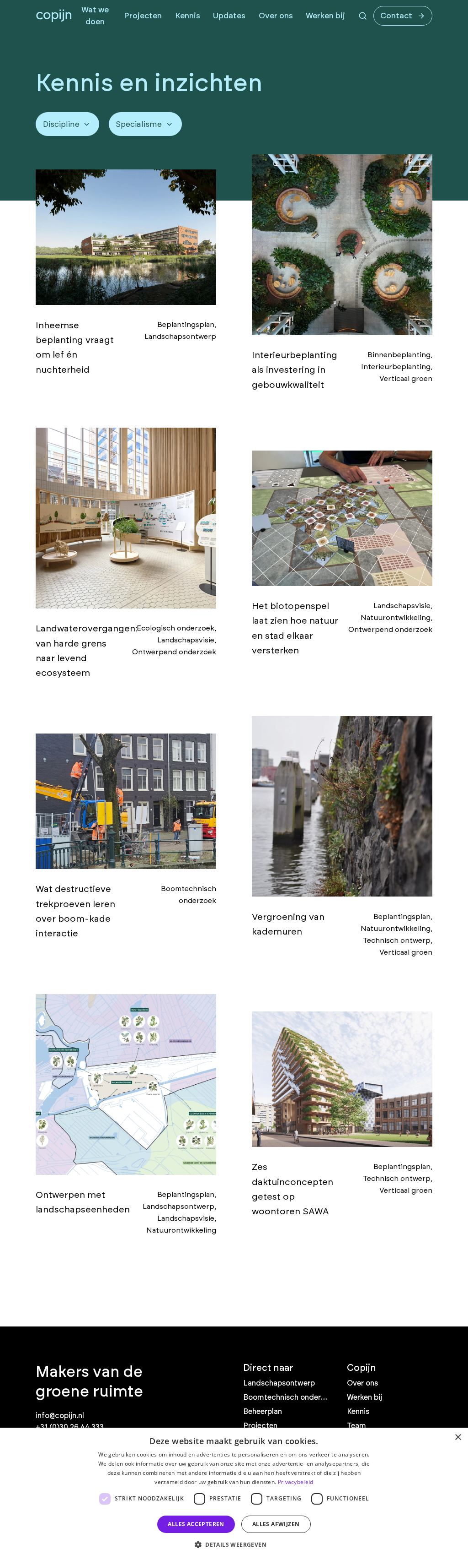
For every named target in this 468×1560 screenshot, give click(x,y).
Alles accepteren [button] (196, 1524)
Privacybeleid (296, 1482)
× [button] (457, 1437)
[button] (234, 1544)
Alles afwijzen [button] (276, 1524)
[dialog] (234, 1494)
